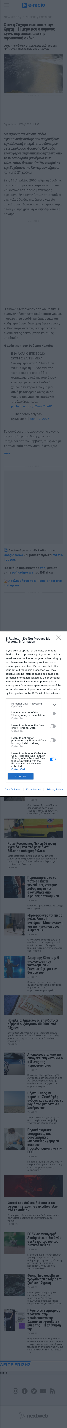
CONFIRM (20, 776)
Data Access (33, 789)
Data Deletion (12, 789)
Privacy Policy (55, 789)
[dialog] (33, 714)
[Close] (59, 638)
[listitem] (33, 704)
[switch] (53, 713)
